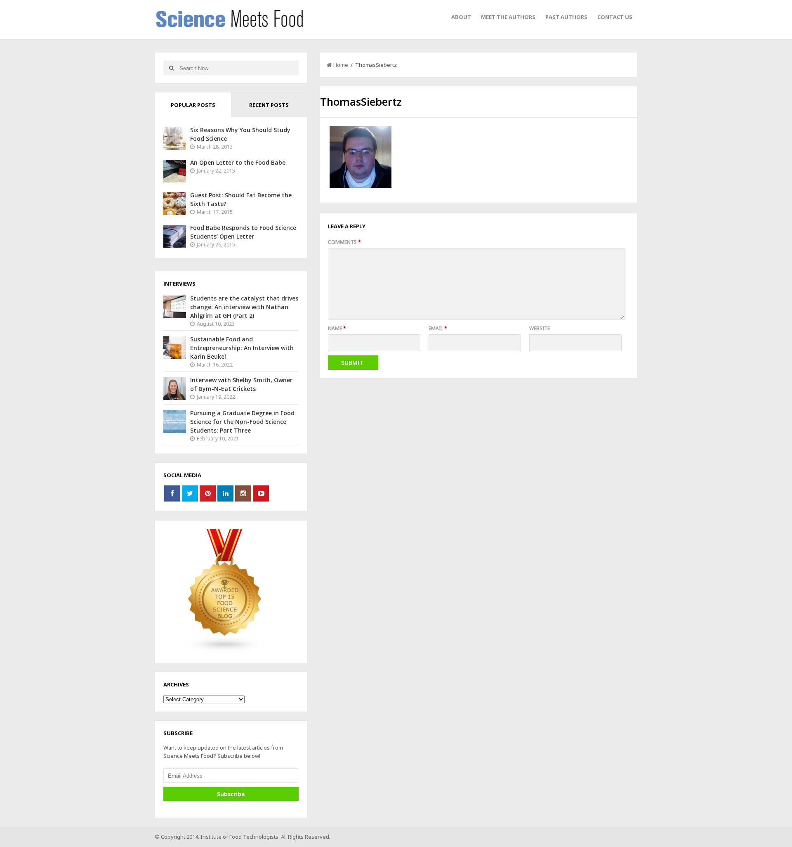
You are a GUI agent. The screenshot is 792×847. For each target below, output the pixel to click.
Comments (344, 242)
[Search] (171, 68)
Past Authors (566, 17)
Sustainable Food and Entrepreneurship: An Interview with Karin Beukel (242, 347)
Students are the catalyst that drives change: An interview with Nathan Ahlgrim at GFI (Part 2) (244, 306)
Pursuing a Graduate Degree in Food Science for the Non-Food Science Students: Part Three (242, 421)
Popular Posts (193, 105)
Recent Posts (269, 105)
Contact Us (614, 17)
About (461, 17)
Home (340, 65)
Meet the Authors (508, 17)
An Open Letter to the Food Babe (237, 162)
